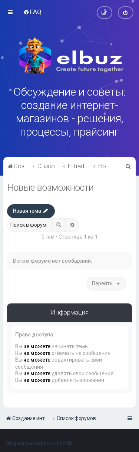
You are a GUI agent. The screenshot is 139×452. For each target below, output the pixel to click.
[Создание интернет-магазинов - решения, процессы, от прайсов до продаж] (69, 55)
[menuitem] (32, 11)
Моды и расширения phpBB (39, 443)
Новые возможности (50, 187)
